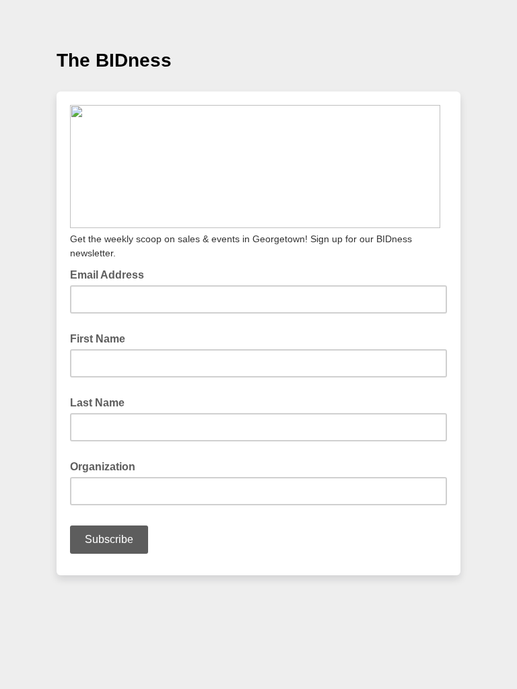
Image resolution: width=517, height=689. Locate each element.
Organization (102, 466)
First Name (97, 338)
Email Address (111, 273)
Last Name (97, 402)
